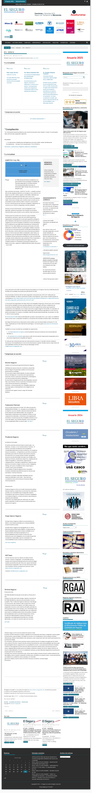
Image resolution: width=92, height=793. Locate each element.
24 (6, 771)
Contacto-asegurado (15, 703)
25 (9, 771)
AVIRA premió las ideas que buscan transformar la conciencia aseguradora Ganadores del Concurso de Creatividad (45, 758)
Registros (21, 146)
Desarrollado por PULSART (46, 787)
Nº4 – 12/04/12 (55, 711)
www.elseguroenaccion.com (50, 254)
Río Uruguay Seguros (68, 204)
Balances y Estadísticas (31, 146)
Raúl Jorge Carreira (12, 72)
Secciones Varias (17, 42)
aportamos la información (51, 323)
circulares (65, 694)
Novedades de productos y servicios (71, 147)
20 (17, 769)
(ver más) (7, 622)
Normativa (7, 146)
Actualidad (7, 742)
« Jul (5, 778)
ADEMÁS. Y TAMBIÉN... (68, 683)
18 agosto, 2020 (27, 724)
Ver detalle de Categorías (75, 95)
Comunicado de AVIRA (12, 316)
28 (21, 771)
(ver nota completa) (10, 542)
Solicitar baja (25, 701)
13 (17, 767)
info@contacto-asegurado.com (19, 571)
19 (13, 769)
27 (17, 771)
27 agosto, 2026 (79, 686)
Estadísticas (64, 42)
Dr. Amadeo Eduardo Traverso (49, 73)
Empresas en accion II (68, 200)
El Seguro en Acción (18, 55)
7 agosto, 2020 (46, 724)
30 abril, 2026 (79, 169)
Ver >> (44, 215)
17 (6, 769)
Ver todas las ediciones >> (69, 489)
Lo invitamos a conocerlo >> (50, 246)
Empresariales (36, 42)
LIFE (73, 146)
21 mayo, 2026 (67, 129)
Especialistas (46, 42)
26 (13, 771)
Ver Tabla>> (47, 181)
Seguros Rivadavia (82, 166)
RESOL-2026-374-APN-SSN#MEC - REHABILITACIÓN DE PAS (30, 4)
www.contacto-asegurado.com (13, 568)
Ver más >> (30, 421)
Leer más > (36, 58)
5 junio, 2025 (8, 730)
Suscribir (72, 42)
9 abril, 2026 (78, 187)
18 (9, 769)
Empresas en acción (67, 146)
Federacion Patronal (76, 183)
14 (21, 767)
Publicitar (55, 42)
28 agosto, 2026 (67, 665)
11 (9, 767)
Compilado (27, 42)
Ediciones (7, 42)
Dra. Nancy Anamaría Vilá (31, 72)
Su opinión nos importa (14, 701)
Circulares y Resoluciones (73, 694)
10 (6, 767)
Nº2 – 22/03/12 (9, 711)
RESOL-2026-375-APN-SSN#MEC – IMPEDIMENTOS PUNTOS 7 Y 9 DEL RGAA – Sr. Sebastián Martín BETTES (45, 767)
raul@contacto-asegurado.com (13, 346)
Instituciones (14, 146)
